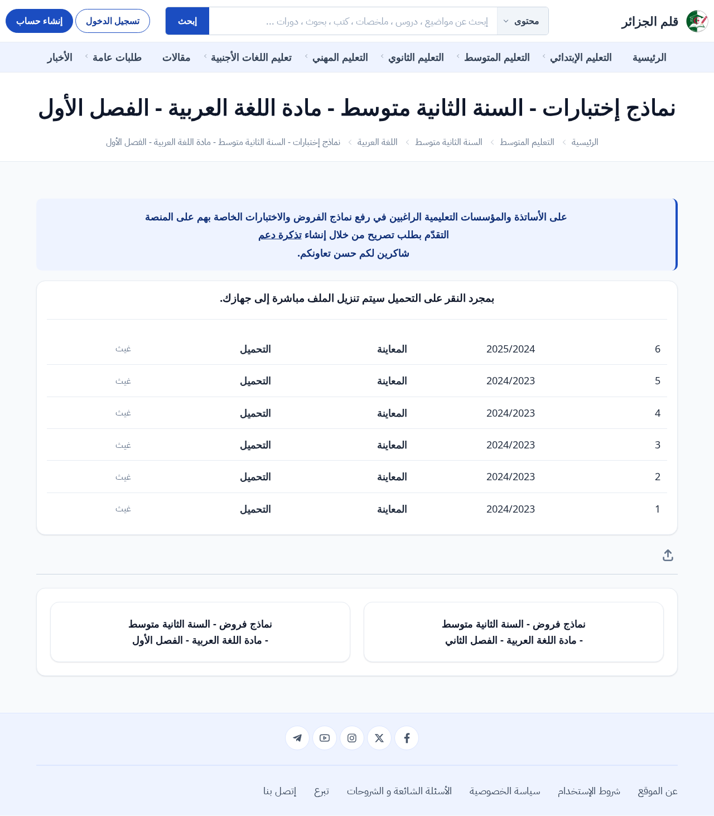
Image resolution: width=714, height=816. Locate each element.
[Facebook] (406, 738)
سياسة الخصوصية (505, 790)
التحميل (255, 348)
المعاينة (392, 348)
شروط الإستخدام (589, 790)
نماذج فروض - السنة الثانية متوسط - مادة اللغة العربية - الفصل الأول (200, 631)
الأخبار (60, 57)
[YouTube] (324, 738)
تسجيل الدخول (112, 21)
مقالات (176, 57)
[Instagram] (352, 738)
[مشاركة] (668, 555)
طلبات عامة (117, 57)
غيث (123, 348)
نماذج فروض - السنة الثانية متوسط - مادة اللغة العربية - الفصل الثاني (514, 631)
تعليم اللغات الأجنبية (251, 57)
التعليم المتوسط (497, 57)
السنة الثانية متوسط (449, 142)
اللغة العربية (378, 142)
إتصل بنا (279, 790)
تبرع (321, 790)
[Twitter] (379, 738)
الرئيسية (650, 57)
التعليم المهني (340, 57)
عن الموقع (658, 790)
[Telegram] (297, 738)
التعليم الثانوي (416, 57)
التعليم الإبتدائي (581, 57)
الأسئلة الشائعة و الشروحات (399, 790)
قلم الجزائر (650, 21)
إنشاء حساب (39, 21)
